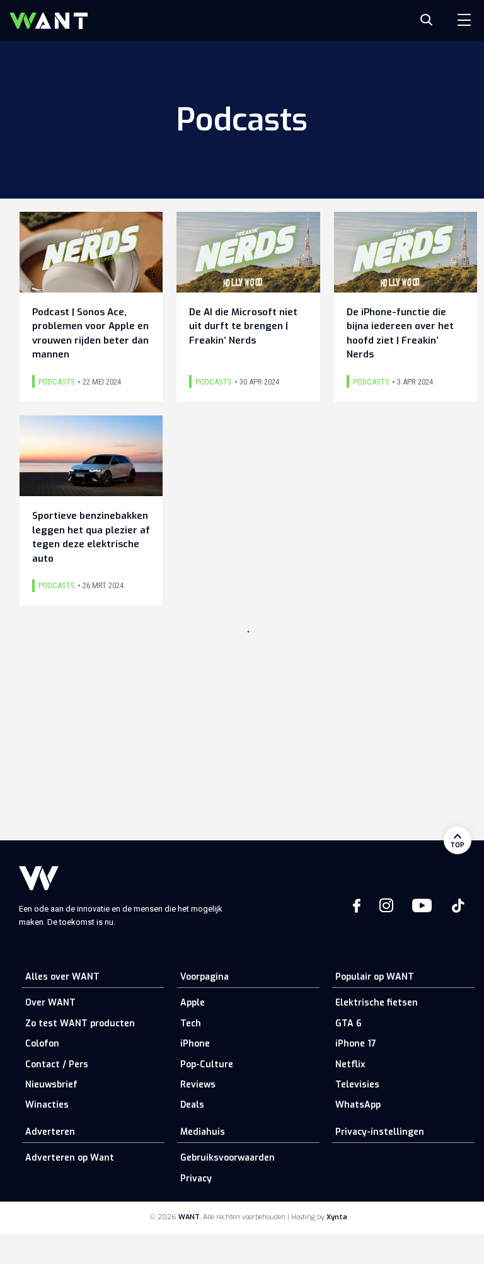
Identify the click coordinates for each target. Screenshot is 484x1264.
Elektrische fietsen (376, 1003)
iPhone (195, 1044)
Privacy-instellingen (379, 1132)
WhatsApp (358, 1105)
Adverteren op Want (69, 1158)
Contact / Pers (56, 1064)
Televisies (357, 1085)
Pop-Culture (206, 1064)
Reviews (198, 1085)
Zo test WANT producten (80, 1023)
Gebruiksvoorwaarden (227, 1158)
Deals (192, 1105)
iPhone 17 (355, 1044)
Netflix (350, 1064)
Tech (190, 1023)
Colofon (42, 1044)
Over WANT (50, 1003)
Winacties (47, 1105)
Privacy (196, 1179)
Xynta (336, 1217)
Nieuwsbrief (51, 1085)
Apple (192, 1003)
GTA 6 (348, 1023)
